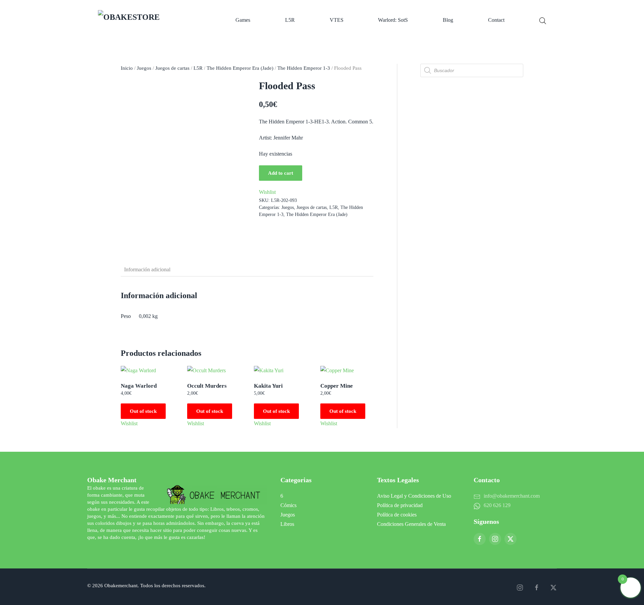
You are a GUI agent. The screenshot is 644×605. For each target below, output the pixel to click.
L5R (290, 20)
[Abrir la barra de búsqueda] (542, 20)
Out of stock (143, 411)
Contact (496, 20)
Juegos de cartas (172, 68)
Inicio (127, 68)
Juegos (144, 68)
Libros (287, 524)
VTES (336, 20)
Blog (448, 20)
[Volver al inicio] (149, 20)
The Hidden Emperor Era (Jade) (240, 68)
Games (242, 20)
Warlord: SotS (393, 20)
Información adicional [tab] (147, 269)
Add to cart (280, 173)
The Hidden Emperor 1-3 (303, 68)
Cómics (288, 505)
